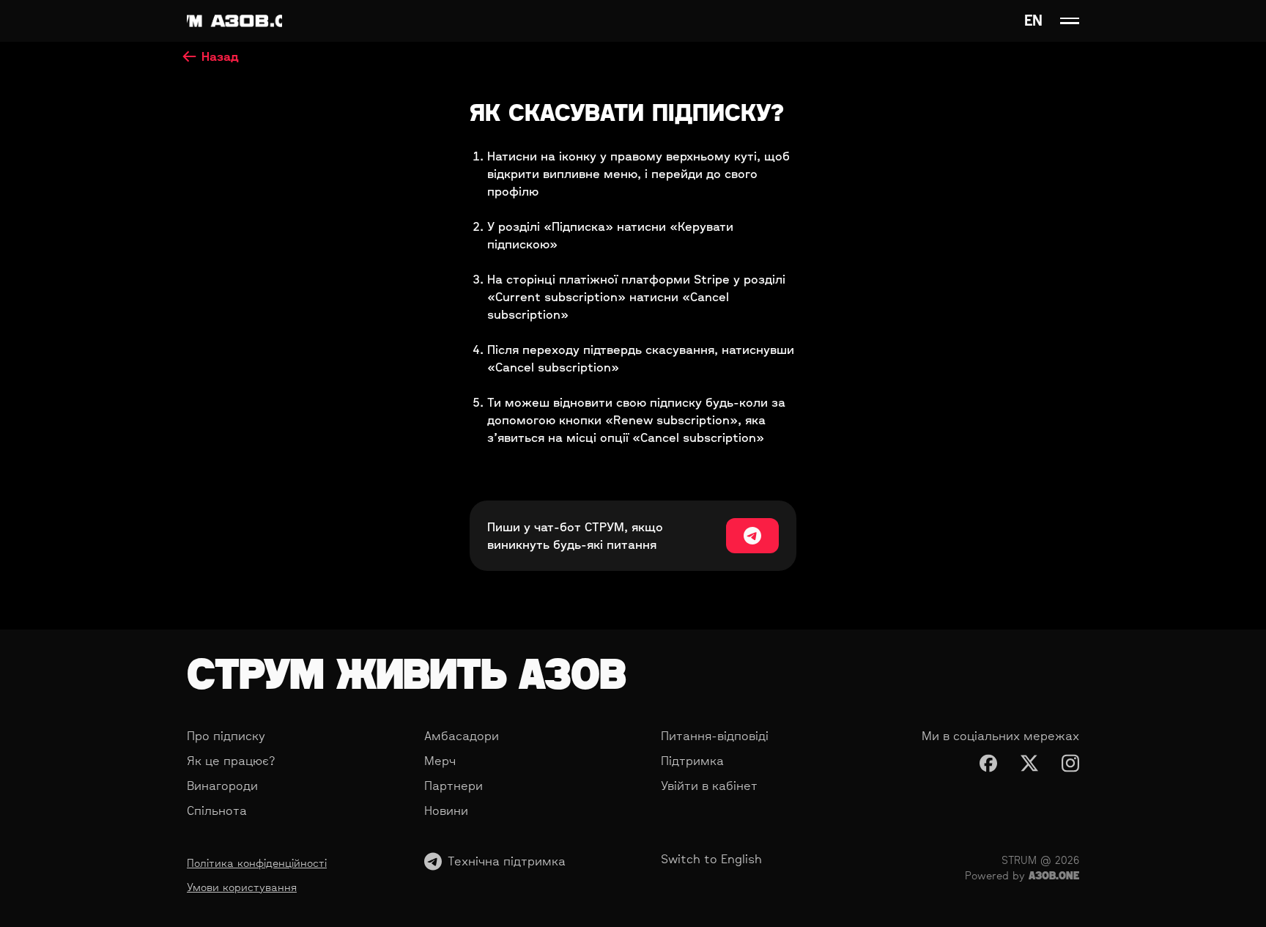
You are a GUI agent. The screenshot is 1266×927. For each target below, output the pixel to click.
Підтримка (692, 760)
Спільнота (217, 810)
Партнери (453, 785)
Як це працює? (231, 760)
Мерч (440, 760)
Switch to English (711, 858)
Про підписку (226, 735)
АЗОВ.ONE (1054, 875)
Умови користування (242, 887)
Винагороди (222, 785)
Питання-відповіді (715, 735)
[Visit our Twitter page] (1029, 763)
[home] (234, 20)
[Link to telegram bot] (752, 535)
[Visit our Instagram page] (1070, 763)
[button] (1069, 21)
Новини (446, 810)
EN (1033, 20)
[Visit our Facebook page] (988, 763)
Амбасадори (461, 735)
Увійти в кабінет (709, 785)
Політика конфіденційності (257, 863)
